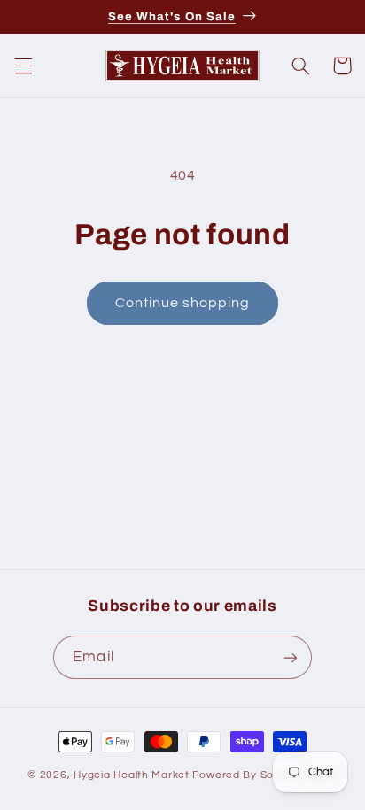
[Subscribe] (289, 657)
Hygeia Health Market (132, 775)
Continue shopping (183, 303)
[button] (23, 65)
